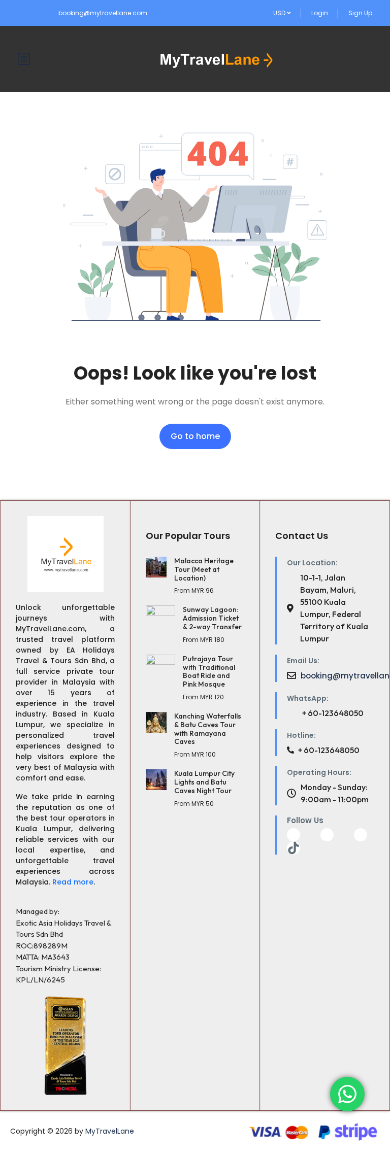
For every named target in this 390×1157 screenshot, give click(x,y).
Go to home (195, 436)
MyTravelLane (109, 1131)
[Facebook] (293, 834)
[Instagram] (360, 834)
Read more (72, 882)
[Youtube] (327, 834)
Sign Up (360, 13)
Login (319, 13)
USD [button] (280, 13)
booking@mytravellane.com (102, 13)
